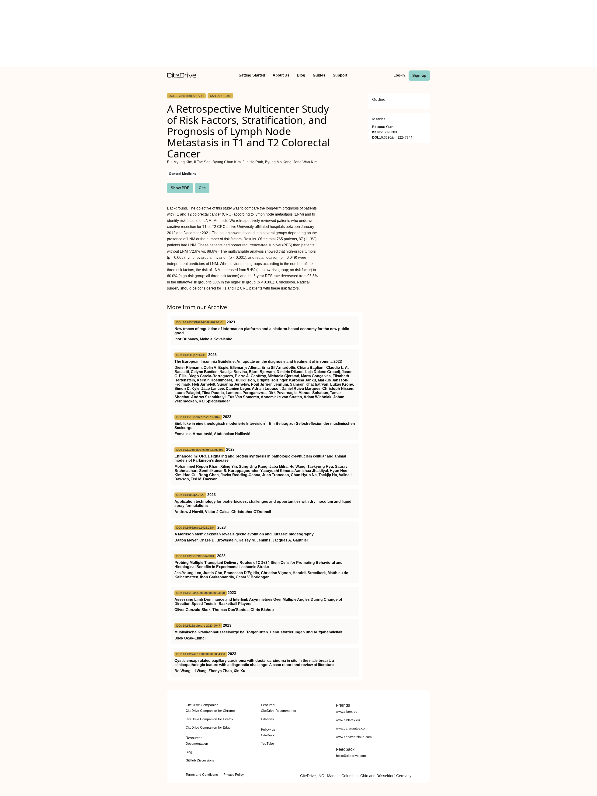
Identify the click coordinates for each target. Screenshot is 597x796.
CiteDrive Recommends (278, 710)
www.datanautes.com (352, 728)
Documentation (197, 743)
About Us (281, 75)
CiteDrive (267, 735)
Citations (267, 719)
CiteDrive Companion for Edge (208, 727)
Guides (319, 75)
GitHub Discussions (200, 760)
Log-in (399, 75)
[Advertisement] (298, 34)
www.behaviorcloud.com (354, 737)
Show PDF (180, 188)
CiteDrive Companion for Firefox (209, 719)
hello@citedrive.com (351, 756)
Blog (301, 75)
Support (340, 75)
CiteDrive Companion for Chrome (210, 710)
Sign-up (419, 75)
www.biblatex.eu (348, 720)
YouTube (267, 743)
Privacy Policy (233, 774)
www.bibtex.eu (346, 711)
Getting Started (252, 75)
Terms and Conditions (202, 774)
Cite (202, 188)
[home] (181, 76)
